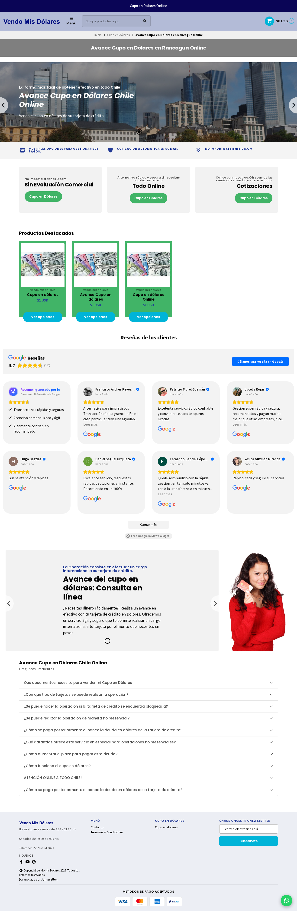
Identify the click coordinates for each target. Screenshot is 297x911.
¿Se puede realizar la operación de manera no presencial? (77, 718)
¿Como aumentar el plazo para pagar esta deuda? (71, 754)
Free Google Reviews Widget (150, 536)
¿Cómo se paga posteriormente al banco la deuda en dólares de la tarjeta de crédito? (103, 730)
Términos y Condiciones (107, 832)
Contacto (97, 827)
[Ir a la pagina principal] (32, 21)
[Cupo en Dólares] (60, 190)
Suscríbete (249, 841)
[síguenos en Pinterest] (34, 862)
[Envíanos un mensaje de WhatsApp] (286, 900)
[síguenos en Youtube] (27, 862)
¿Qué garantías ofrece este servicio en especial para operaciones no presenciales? (100, 742)
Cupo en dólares (118, 35)
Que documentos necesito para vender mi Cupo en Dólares (78, 682)
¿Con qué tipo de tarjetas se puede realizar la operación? (76, 694)
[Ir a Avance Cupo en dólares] (95, 265)
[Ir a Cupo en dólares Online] (148, 265)
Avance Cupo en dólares (95, 297)
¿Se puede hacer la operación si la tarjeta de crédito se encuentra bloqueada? (96, 706)
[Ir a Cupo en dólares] (43, 265)
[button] (139, 132)
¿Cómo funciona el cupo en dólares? (57, 765)
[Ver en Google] (88, 391)
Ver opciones (42, 317)
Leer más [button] (90, 424)
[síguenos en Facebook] (21, 862)
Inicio (98, 35)
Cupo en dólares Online (148, 297)
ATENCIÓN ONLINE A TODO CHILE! (53, 777)
